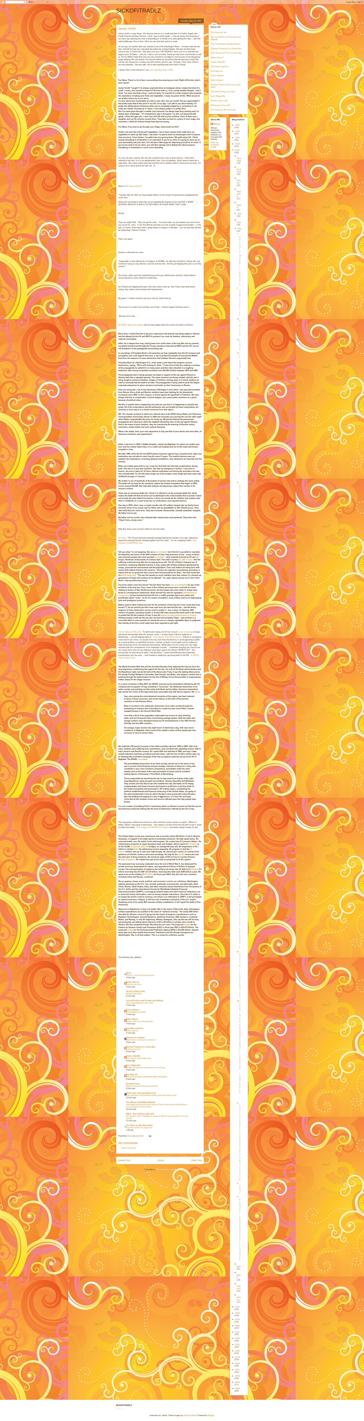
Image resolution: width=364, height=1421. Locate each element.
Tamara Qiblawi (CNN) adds (129, 632)
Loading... (120, 1408)
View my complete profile (215, 144)
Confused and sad (133, 1049)
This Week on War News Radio (139, 1125)
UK (197, 557)
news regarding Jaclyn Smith (161, 70)
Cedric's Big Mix (133, 1056)
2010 (237, 1376)
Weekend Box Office (134, 994)
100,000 (181, 854)
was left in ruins (185, 560)
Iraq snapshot (135, 186)
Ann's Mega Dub (133, 1065)
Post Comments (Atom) (165, 1169)
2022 (237, 150)
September (239, 193)
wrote (197, 692)
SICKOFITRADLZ (138, 10)
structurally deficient (139, 846)
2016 (237, 1338)
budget (187, 925)
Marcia (217, 124)
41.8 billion (192, 844)
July (239, 213)
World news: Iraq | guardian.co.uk (141, 1093)
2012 (237, 1363)
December (239, 159)
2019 (237, 1319)
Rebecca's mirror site (220, 105)
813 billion (148, 874)
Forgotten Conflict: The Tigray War (139, 1128)
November (239, 170)
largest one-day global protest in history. (179, 615)
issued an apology (185, 632)
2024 (237, 137)
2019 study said (129, 575)
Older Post (196, 1160)
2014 (237, 1351)
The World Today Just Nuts (223, 91)
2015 (237, 1344)
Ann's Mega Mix (218, 96)
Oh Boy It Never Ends (135, 991)
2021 (237, 1307)
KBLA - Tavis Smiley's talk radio (140, 1114)
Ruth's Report (132, 1019)
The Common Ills (218, 32)
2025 (237, 131)
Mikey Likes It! (132, 982)
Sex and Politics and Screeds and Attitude (144, 1000)
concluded (142, 759)
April (239, 1266)
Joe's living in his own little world (138, 1058)
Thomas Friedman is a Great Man (140, 1047)
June (239, 222)
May (239, 228)
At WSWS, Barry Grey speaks (130, 325)
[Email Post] (150, 1136)
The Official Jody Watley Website (140, 1102)
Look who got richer (133, 984)
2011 (237, 1369)
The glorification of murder (136, 1012)
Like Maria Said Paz (134, 1028)
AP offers (122, 538)
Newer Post (124, 1160)
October (239, 181)
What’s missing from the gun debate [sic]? (142, 1086)
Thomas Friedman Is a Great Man (226, 48)
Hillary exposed (132, 1031)
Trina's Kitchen (132, 1010)
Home (161, 1160)
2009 (237, 1382)
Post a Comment (129, 1148)
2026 (237, 125)
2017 (237, 1332)
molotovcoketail (190, 1415)
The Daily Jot (131, 1074)
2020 (237, 1313)
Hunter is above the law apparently (139, 1021)
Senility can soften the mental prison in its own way (145, 1068)
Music (128, 973)
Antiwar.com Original (135, 1038)
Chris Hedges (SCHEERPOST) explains (152, 827)
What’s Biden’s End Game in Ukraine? (141, 1040)
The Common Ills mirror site (223, 110)
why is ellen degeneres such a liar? (139, 1003)
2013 (237, 1357)
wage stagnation (128, 859)
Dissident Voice (133, 1084)
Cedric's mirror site (219, 100)
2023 (237, 144)
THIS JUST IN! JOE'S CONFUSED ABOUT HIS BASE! (146, 1077)
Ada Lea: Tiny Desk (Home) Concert (140, 975)
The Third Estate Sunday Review (225, 44)
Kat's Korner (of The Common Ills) (226, 53)
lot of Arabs (160, 552)
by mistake (159, 557)
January (239, 1298)
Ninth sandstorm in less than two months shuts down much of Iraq (151, 1095)
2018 (237, 1326)
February (239, 1287)
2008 (237, 1388)
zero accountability (178, 585)
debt (136, 849)
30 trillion (193, 869)
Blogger (211, 1415)
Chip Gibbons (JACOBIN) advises (167, 637)
